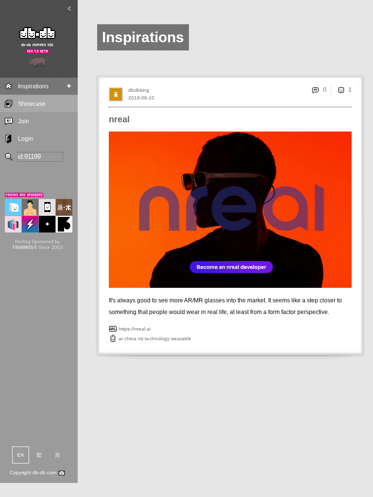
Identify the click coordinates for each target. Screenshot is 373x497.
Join (23, 121)
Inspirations (33, 86)
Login (25, 138)
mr (140, 338)
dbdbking (138, 90)
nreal (119, 119)
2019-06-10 (141, 97)
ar (121, 338)
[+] (69, 86)
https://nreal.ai (135, 328)
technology (157, 338)
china (130, 338)
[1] (341, 90)
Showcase (32, 103)
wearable (181, 338)
